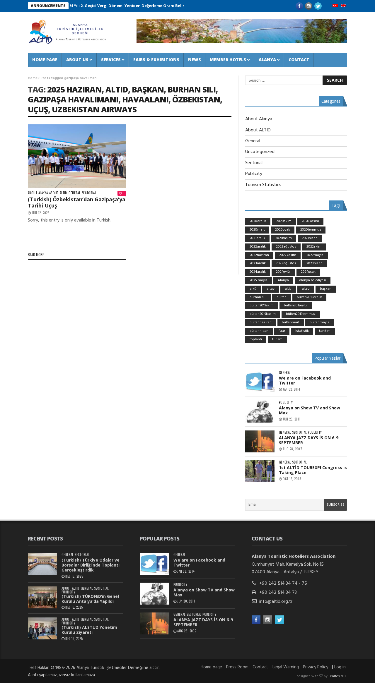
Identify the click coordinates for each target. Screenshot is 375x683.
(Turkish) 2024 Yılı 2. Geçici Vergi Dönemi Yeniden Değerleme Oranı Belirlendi (108, 5)
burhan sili (192, 89)
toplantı (256, 339)
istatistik (302, 331)
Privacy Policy (315, 667)
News (194, 59)
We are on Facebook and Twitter (305, 380)
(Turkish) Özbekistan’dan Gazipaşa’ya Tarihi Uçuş (76, 202)
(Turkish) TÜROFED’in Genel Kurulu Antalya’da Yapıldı (90, 598)
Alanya (267, 59)
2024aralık (258, 272)
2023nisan (314, 263)
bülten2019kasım (263, 314)
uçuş (38, 109)
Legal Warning (285, 667)
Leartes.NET (337, 676)
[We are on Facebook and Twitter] (260, 382)
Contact (299, 59)
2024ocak (308, 272)
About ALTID (58, 193)
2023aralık (258, 263)
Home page (44, 59)
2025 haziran (74, 89)
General (74, 193)
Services (111, 59)
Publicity (253, 174)
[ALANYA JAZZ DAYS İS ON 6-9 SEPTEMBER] (260, 441)
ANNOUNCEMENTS (48, 5)
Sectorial (89, 193)
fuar (282, 331)
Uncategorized (260, 152)
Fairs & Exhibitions (156, 59)
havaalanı (145, 99)
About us (77, 59)
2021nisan (310, 238)
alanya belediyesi (312, 280)
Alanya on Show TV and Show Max (309, 410)
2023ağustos (286, 263)
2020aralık (258, 221)
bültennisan (259, 331)
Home (33, 78)
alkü (253, 289)
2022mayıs (314, 255)
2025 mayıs (258, 280)
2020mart (257, 230)
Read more (36, 254)
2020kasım (310, 221)
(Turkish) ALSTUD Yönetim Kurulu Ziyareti (89, 629)
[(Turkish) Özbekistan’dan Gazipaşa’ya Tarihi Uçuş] (77, 156)
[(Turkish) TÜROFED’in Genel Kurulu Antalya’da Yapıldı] (42, 597)
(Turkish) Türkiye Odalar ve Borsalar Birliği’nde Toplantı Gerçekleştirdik (91, 565)
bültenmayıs (319, 322)
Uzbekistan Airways (94, 109)
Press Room (237, 667)
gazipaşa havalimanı (73, 99)
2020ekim (284, 221)
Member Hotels (228, 59)
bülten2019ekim (262, 305)
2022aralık (258, 247)
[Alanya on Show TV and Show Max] (260, 412)
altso (306, 289)
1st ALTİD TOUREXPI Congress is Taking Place (313, 470)
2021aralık (257, 238)
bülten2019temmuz (301, 314)
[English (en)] (343, 6)
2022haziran (259, 255)
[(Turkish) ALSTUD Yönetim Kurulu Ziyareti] (42, 628)
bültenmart (290, 322)
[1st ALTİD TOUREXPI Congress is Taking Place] (260, 471)
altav (271, 289)
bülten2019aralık (309, 297)
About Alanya (38, 193)
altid (116, 89)
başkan (148, 89)
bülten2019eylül (296, 305)
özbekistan (196, 99)
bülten (282, 297)
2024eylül (283, 272)
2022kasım (287, 255)
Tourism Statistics (263, 185)
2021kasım (283, 238)
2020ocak (282, 230)
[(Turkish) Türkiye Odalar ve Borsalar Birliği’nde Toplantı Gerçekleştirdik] (42, 564)
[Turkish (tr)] (335, 6)
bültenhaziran (261, 322)
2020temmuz (310, 230)
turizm (277, 339)
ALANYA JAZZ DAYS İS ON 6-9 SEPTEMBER (308, 440)
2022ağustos (286, 247)
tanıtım (324, 331)
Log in (340, 667)
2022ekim (313, 247)
